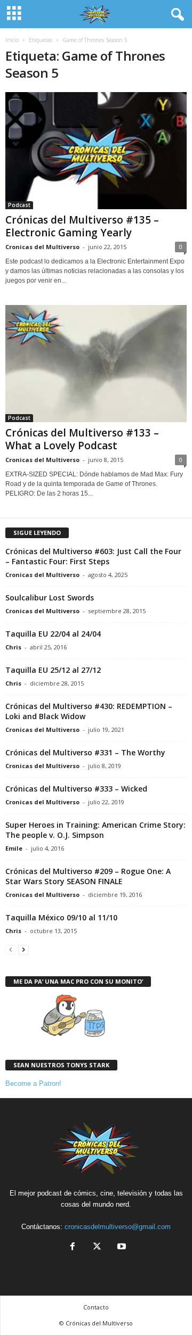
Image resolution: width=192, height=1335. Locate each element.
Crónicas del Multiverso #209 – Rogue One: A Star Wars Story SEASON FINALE (88, 876)
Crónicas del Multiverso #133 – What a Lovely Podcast (82, 439)
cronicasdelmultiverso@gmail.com (118, 1227)
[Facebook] (72, 1247)
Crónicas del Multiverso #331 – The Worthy (85, 752)
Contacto (96, 1307)
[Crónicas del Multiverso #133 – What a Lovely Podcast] (96, 363)
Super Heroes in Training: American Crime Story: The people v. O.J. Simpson (95, 830)
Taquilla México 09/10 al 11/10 (61, 917)
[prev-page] (10, 949)
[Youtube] (120, 1247)
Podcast (19, 205)
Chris (13, 647)
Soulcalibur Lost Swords (49, 597)
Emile (13, 848)
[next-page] (23, 949)
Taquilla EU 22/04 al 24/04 (53, 634)
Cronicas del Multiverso (42, 247)
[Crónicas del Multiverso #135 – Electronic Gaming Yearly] (96, 150)
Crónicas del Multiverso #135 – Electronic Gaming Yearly (82, 226)
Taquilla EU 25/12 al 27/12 (53, 670)
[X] (97, 1247)
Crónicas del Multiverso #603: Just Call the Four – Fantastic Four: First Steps (93, 556)
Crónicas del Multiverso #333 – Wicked (76, 789)
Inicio (12, 40)
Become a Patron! (33, 1083)
